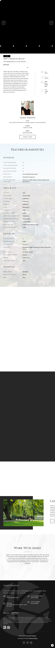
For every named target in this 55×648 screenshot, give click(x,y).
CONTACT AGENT (27, 136)
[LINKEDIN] (31, 642)
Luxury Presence (31, 635)
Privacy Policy (33, 638)
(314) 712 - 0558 (27, 127)
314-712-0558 (34, 597)
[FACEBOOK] (24, 642)
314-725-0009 (34, 603)
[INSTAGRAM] (27, 642)
